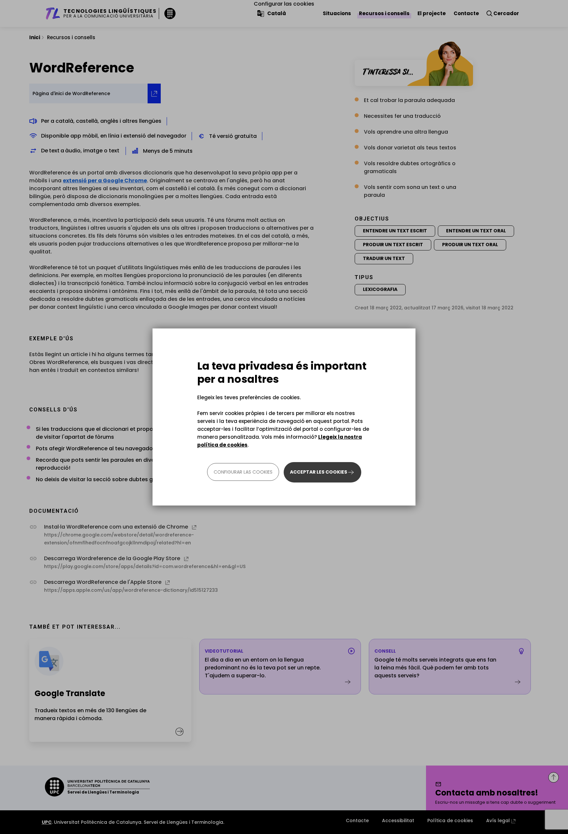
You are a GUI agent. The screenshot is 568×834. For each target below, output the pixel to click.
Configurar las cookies (243, 472)
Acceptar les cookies (318, 472)
